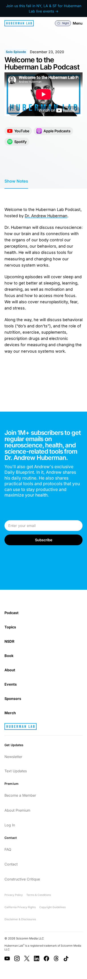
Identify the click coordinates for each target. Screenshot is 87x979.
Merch (10, 713)
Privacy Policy (13, 895)
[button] (63, 23)
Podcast (11, 613)
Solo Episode (16, 52)
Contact (11, 864)
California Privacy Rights (20, 907)
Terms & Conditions (38, 895)
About (9, 670)
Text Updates (15, 771)
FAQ (7, 849)
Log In (9, 825)
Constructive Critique (22, 879)
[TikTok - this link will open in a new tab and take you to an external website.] (66, 958)
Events (10, 684)
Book (8, 655)
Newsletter (13, 756)
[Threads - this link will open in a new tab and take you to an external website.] (56, 958)
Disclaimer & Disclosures (20, 919)
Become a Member (20, 795)
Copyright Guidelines (52, 907)
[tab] (16, 181)
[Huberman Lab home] (19, 23)
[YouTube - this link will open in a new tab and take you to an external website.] (7, 958)
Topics (10, 627)
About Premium (17, 810)
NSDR (9, 641)
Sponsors (12, 698)
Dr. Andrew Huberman (46, 215)
